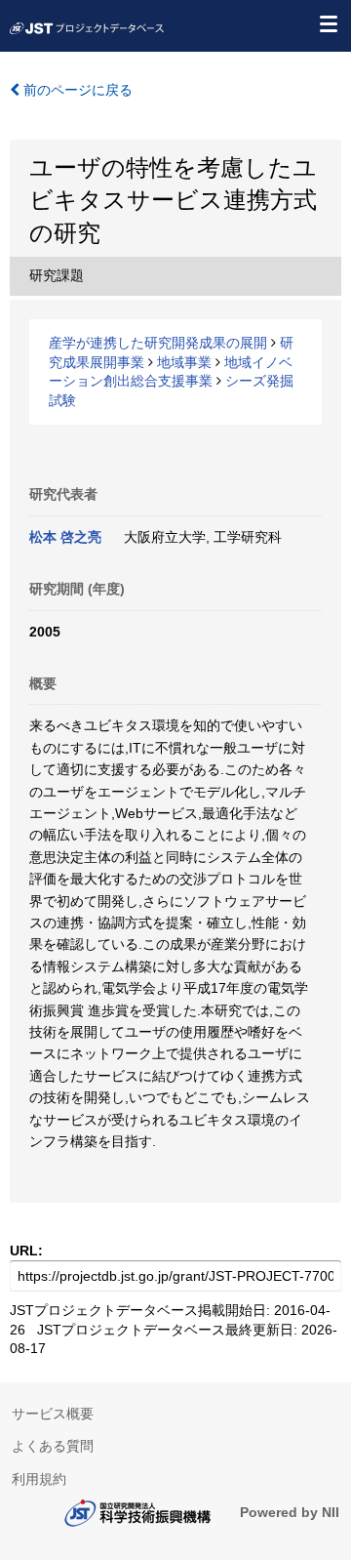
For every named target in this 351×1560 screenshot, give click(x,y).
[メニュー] (327, 23)
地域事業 (184, 362)
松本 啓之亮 (65, 537)
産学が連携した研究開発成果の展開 (158, 342)
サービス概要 (53, 1413)
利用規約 (39, 1479)
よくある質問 (53, 1446)
